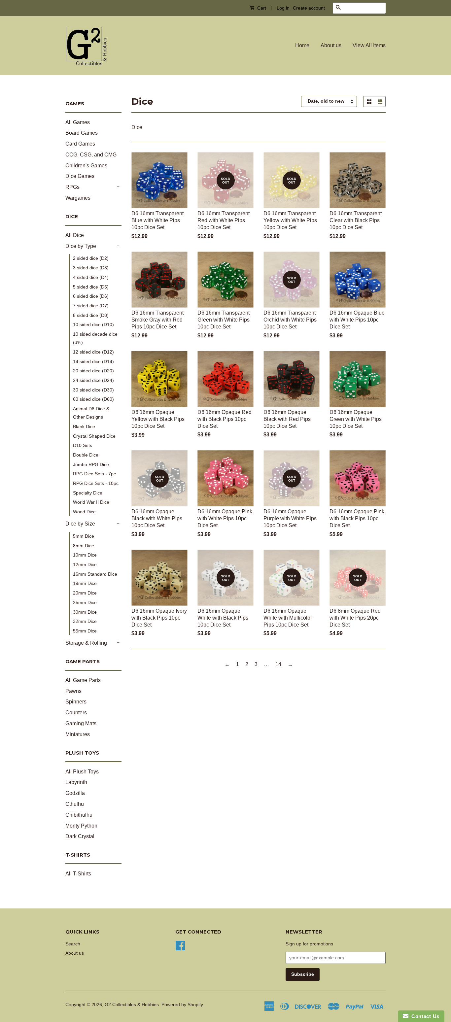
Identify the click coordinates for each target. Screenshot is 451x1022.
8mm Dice (83, 545)
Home (302, 45)
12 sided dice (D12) (93, 352)
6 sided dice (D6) (91, 296)
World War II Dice (91, 502)
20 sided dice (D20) (93, 370)
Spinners (76, 701)
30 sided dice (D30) (93, 389)
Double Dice (85, 455)
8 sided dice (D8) (91, 315)
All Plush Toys (82, 771)
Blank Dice (84, 426)
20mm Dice (85, 593)
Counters (76, 712)
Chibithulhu (78, 815)
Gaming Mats (80, 723)
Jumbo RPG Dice (91, 464)
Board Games (81, 133)
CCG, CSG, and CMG (91, 154)
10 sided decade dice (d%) (95, 338)
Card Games (80, 144)
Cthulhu (74, 804)
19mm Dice (85, 583)
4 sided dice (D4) (91, 277)
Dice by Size (80, 524)
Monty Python (81, 826)
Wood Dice (84, 511)
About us (331, 45)
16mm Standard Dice (95, 574)
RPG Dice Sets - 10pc (96, 483)
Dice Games (79, 176)
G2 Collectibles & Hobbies (132, 1004)
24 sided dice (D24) (93, 380)
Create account (309, 8)
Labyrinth (76, 782)
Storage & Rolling (86, 643)
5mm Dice (83, 536)
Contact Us (423, 1016)
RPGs (72, 187)
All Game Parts (83, 680)
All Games (77, 122)
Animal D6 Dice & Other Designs (91, 413)
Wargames (77, 198)
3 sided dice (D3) (91, 267)
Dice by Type (80, 246)
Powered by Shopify (182, 1004)
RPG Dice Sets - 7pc (94, 473)
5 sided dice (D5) (91, 287)
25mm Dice (85, 602)
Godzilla (75, 793)
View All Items (369, 45)
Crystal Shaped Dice (94, 436)
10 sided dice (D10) (93, 324)
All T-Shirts (78, 873)
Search (72, 943)
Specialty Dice (87, 492)
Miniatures (77, 734)
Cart (261, 8)
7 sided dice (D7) (91, 305)
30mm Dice (85, 612)
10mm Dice (85, 555)
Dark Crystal (79, 836)
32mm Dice (85, 621)
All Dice (74, 235)
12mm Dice (85, 564)
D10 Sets (82, 445)
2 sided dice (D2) (91, 258)
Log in (283, 8)
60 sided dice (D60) (93, 399)
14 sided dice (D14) (93, 361)
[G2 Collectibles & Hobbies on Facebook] (180, 944)
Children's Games (86, 165)
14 (278, 664)
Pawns (73, 691)
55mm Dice (85, 630)
